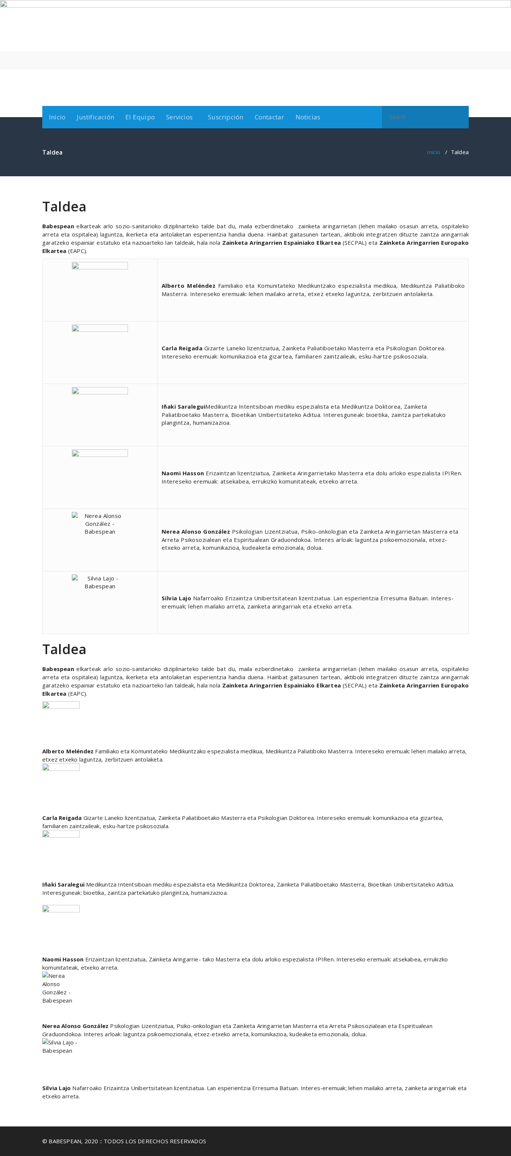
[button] (460, 117)
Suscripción (225, 117)
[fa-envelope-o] (467, 59)
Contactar (269, 117)
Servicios (179, 117)
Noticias (308, 117)
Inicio (57, 117)
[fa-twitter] (455, 59)
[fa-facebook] (444, 59)
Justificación (95, 117)
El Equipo (140, 117)
